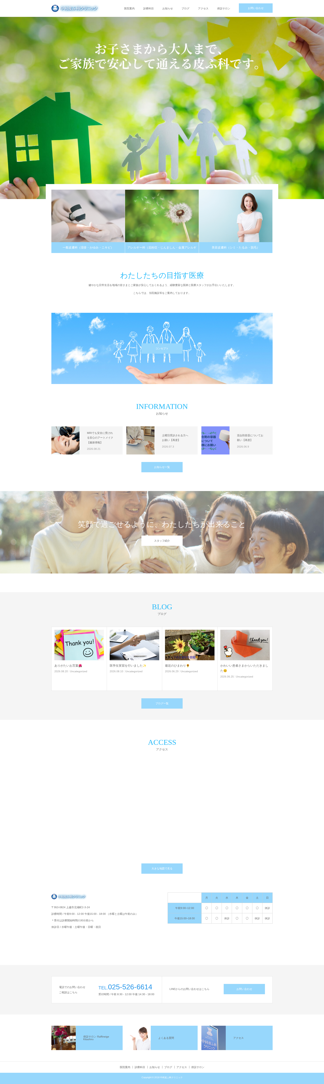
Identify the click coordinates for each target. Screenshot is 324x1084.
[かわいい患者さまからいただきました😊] (245, 645)
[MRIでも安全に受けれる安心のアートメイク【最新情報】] (65, 440)
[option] (162, 108)
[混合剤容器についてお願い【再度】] (215, 440)
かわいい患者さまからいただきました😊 (244, 668)
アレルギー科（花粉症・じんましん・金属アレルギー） (161, 249)
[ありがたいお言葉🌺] (79, 645)
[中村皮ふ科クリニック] (76, 8)
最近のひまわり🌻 (177, 665)
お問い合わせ (256, 8)
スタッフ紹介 (162, 540)
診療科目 (148, 8)
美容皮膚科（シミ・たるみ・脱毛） (236, 247)
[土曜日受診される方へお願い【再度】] (140, 440)
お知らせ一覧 (162, 467)
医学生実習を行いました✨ (128, 665)
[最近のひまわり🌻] (189, 645)
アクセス (203, 8)
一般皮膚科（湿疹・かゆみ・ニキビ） (88, 247)
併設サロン (223, 8)
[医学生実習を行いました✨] (134, 645)
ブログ (185, 8)
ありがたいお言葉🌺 (68, 665)
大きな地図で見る (162, 868)
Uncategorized (78, 671)
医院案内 (129, 8)
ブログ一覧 (162, 703)
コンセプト (162, 348)
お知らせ (167, 8)
